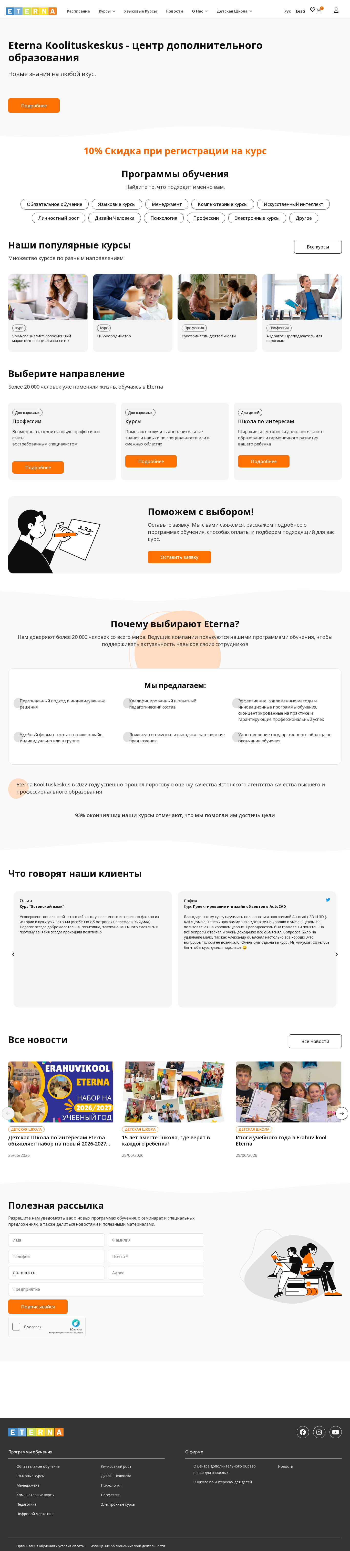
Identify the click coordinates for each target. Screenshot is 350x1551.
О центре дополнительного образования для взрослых (224, 1469)
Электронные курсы (118, 1504)
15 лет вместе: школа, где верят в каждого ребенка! (166, 1140)
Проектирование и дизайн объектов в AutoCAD (239, 906)
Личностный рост (116, 1466)
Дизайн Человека (116, 1475)
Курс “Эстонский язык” (42, 906)
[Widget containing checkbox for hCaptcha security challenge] (47, 1326)
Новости (174, 11)
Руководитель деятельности (209, 335)
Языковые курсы (140, 11)
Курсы (105, 11)
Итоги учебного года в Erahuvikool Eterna (281, 1140)
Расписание (78, 11)
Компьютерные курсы (35, 1494)
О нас (198, 11)
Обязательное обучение (38, 1466)
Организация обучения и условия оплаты (50, 1546)
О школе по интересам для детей (222, 1482)
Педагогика (26, 1504)
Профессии (110, 1494)
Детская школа (233, 11)
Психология (111, 1485)
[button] (13, 954)
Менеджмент (27, 1485)
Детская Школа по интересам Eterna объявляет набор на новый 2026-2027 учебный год (57, 1143)
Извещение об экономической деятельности (128, 1546)
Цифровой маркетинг (35, 1513)
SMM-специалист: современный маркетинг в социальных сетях (41, 338)
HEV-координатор (114, 335)
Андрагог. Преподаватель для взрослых (294, 338)
